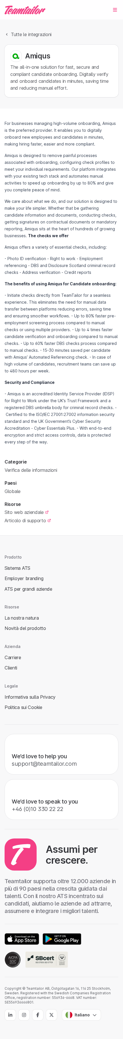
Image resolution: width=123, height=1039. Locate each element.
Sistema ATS (17, 568)
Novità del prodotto (25, 628)
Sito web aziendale (24, 512)
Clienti (11, 668)
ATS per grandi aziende (28, 589)
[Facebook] (37, 1015)
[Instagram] (24, 1015)
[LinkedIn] (10, 1015)
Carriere (13, 657)
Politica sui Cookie (23, 707)
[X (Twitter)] (51, 1015)
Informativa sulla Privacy (30, 697)
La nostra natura (22, 618)
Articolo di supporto (25, 520)
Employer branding (24, 578)
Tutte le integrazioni (31, 34)
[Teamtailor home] (25, 9)
